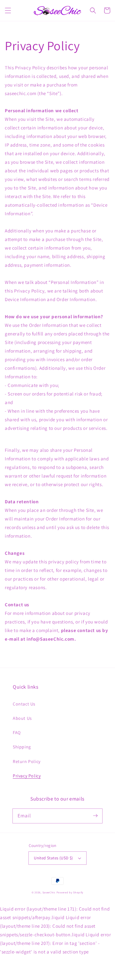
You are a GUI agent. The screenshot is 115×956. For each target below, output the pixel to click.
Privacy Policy (27, 776)
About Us (22, 718)
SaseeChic (49, 892)
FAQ (17, 732)
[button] (8, 10)
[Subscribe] (95, 816)
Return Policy (27, 761)
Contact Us (24, 704)
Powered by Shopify (70, 892)
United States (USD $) (53, 858)
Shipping (22, 747)
